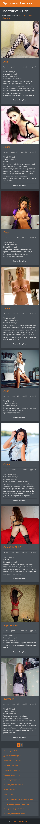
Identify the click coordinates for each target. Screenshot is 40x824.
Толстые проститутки (11, 775)
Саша (6, 464)
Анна (6, 391)
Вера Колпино (11, 625)
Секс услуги (8, 794)
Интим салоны (9, 789)
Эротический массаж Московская (16, 804)
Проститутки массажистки (14, 814)
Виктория (8, 699)
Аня (5, 61)
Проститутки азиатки (11, 780)
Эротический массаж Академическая (18, 799)
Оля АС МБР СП (12, 547)
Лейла (6, 147)
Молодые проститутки (12, 760)
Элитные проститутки (11, 765)
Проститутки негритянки (13, 785)
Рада (6, 232)
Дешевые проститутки (12, 756)
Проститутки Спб (10, 751)
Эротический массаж (18, 3)
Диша (6, 308)
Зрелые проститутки (11, 770)
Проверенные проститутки (13, 809)
